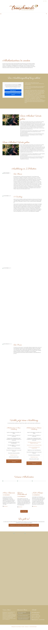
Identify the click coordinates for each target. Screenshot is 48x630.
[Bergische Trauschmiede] (24, 7)
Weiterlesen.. (5, 506)
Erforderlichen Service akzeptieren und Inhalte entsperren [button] (12, 94)
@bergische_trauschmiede (38, 619)
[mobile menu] (1, 14)
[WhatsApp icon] (43, 1)
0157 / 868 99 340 (36, 616)
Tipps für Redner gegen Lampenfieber (22, 613)
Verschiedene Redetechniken (23, 615)
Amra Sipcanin (9, 493)
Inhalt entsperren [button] (13, 90)
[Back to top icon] (43, 628)
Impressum (27, 626)
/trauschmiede (36, 617)
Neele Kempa (37, 493)
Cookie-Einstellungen (33, 626)
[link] (18, 568)
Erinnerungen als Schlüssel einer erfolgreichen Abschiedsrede (23, 618)
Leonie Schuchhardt (22, 494)
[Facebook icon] (44, 1)
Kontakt (22, 626)
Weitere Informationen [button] (13, 88)
